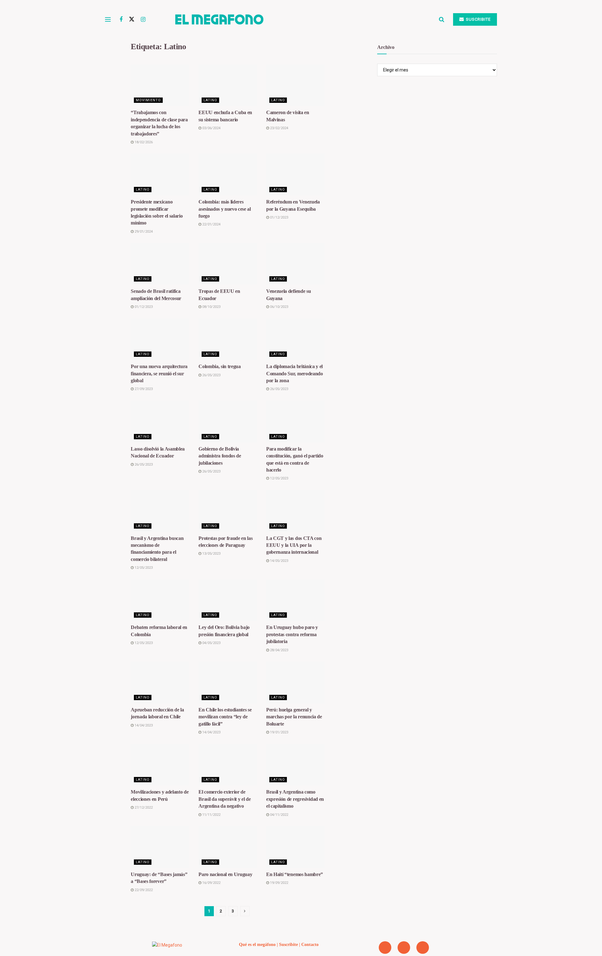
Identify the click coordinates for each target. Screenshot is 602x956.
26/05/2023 (210, 375)
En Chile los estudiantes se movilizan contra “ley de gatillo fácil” (224, 716)
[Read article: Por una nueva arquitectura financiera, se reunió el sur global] (160, 339)
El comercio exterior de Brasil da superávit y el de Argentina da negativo (224, 799)
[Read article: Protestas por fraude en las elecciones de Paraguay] (227, 511)
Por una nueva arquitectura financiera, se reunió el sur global (159, 373)
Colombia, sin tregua (219, 366)
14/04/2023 (143, 725)
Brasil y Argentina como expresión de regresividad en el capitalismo (295, 799)
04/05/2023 (210, 643)
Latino (210, 100)
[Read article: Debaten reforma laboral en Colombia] (160, 600)
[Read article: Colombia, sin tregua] (227, 339)
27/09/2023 (143, 389)
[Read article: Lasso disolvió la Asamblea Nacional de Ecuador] (160, 421)
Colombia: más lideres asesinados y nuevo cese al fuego (224, 209)
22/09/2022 (143, 890)
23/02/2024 (278, 128)
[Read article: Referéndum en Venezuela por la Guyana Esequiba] (295, 174)
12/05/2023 (278, 478)
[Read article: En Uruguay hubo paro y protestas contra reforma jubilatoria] (295, 600)
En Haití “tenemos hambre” (294, 874)
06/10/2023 (278, 307)
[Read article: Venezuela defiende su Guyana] (295, 264)
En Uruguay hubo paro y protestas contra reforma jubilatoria (292, 634)
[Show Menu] (108, 19)
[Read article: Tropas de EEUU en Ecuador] (227, 264)
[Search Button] (441, 19)
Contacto (310, 944)
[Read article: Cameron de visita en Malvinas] (295, 85)
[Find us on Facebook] (121, 19)
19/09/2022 (278, 883)
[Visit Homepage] (292, 19)
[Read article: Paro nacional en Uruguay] (227, 847)
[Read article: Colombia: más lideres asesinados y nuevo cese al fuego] (227, 174)
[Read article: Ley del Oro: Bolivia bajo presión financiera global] (227, 600)
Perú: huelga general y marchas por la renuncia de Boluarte (294, 716)
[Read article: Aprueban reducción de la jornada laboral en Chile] (160, 682)
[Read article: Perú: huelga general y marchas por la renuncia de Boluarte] (295, 682)
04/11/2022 (278, 815)
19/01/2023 (278, 732)
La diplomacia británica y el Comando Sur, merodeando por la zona (294, 373)
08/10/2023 (210, 307)
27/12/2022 (143, 807)
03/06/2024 (210, 128)
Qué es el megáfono (257, 944)
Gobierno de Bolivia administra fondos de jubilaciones (219, 456)
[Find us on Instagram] (143, 19)
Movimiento (148, 100)
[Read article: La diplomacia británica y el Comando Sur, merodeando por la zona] (295, 339)
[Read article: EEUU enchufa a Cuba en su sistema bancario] (227, 85)
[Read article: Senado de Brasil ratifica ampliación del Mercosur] (160, 264)
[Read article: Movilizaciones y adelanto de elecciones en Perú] (160, 765)
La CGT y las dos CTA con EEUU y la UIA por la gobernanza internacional (293, 545)
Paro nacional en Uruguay (225, 874)
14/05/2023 (278, 561)
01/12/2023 (278, 217)
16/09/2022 (210, 883)
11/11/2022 (210, 815)
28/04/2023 (278, 650)
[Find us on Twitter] (132, 19)
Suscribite (478, 19)
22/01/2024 (210, 224)
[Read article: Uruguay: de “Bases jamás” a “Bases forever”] (160, 847)
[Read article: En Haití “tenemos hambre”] (295, 847)
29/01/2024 (143, 232)
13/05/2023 (210, 554)
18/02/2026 (143, 142)
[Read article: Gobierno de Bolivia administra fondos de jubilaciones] (227, 421)
